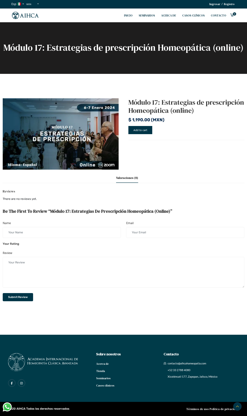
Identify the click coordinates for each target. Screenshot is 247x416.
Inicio (128, 15)
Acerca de (168, 15)
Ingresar (214, 4)
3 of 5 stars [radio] (33, 244)
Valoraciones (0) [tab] (127, 178)
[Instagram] (21, 383)
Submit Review (18, 297)
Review (7, 253)
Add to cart (140, 130)
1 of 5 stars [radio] (23, 244)
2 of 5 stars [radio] (28, 244)
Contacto (218, 15)
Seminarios (147, 15)
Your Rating (11, 243)
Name (7, 223)
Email (130, 223)
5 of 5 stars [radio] (44, 244)
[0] (231, 15)
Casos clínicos (193, 15)
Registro (229, 4)
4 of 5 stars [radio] (39, 244)
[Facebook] (11, 383)
